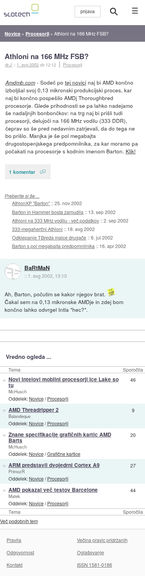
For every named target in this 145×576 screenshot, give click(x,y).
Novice (36, 398)
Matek (14, 496)
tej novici (75, 82)
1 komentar (22, 171)
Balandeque (20, 416)
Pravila (14, 540)
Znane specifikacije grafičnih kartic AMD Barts (60, 437)
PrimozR (17, 471)
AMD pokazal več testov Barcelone (53, 489)
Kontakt (14, 564)
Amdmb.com (20, 82)
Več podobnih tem (19, 521)
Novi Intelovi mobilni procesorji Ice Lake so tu (64, 382)
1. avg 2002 (28, 64)
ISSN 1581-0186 (94, 564)
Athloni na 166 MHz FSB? (47, 56)
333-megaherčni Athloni (37, 229)
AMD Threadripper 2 (34, 409)
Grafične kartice (63, 453)
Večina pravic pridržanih (102, 540)
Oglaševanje (90, 552)
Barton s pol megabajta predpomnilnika (53, 246)
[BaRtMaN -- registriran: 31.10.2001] (13, 271)
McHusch (18, 391)
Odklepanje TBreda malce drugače (49, 237)
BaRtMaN (37, 268)
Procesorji (72, 64)
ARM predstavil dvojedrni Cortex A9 (54, 465)
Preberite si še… (22, 195)
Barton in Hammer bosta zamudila (48, 212)
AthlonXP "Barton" (31, 203)
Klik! (131, 151)
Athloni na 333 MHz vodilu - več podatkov (55, 220)
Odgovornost (20, 552)
